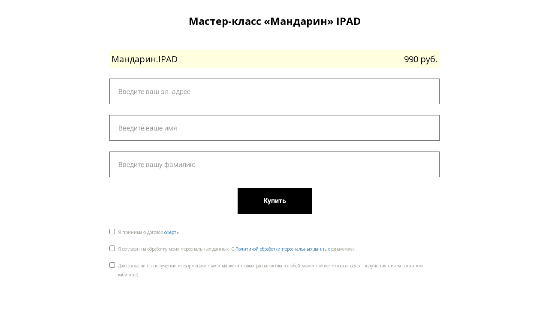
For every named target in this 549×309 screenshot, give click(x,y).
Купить (274, 201)
